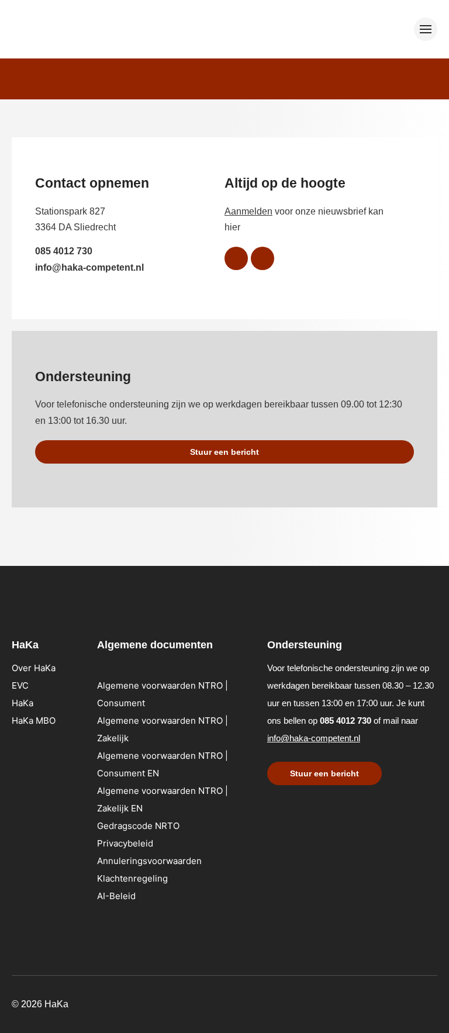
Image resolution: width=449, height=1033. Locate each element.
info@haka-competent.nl (89, 267)
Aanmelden (248, 211)
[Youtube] (262, 258)
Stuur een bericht (224, 452)
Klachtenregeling (132, 878)
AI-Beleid (116, 895)
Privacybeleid (125, 843)
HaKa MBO (34, 720)
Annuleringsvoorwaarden (149, 860)
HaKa (22, 703)
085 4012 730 (63, 251)
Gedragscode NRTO (138, 825)
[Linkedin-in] (236, 258)
